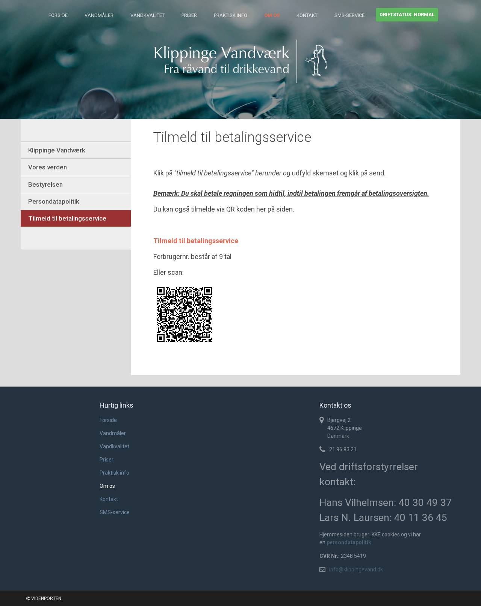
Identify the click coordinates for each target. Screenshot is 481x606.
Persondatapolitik (53, 201)
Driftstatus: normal (407, 14)
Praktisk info (230, 15)
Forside (58, 15)
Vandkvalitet (147, 15)
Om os (272, 15)
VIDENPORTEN (45, 598)
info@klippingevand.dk (356, 569)
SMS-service (349, 15)
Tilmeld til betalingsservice (67, 218)
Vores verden (47, 167)
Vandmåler (99, 15)
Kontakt (307, 15)
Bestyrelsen (45, 184)
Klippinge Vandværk (56, 150)
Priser (189, 15)
